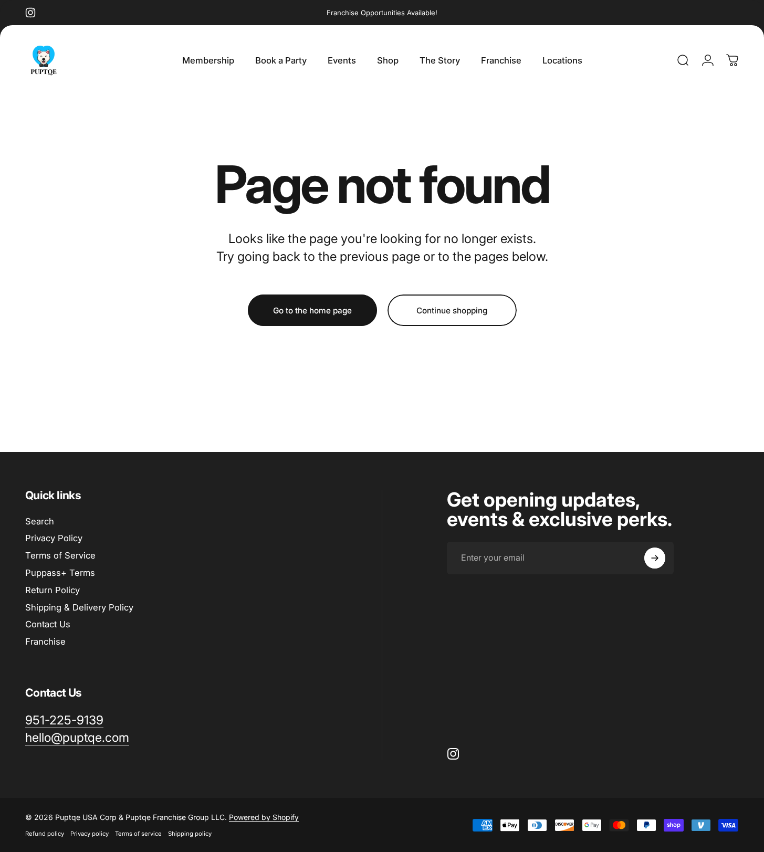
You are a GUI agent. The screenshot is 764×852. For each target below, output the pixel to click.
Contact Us (47, 624)
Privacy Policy (53, 538)
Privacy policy (89, 833)
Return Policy (52, 590)
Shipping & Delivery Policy (79, 607)
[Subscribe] (654, 558)
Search (39, 521)
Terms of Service (60, 555)
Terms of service (138, 833)
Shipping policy (190, 833)
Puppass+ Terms (60, 572)
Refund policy (44, 833)
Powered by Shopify (264, 817)
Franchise (45, 641)
